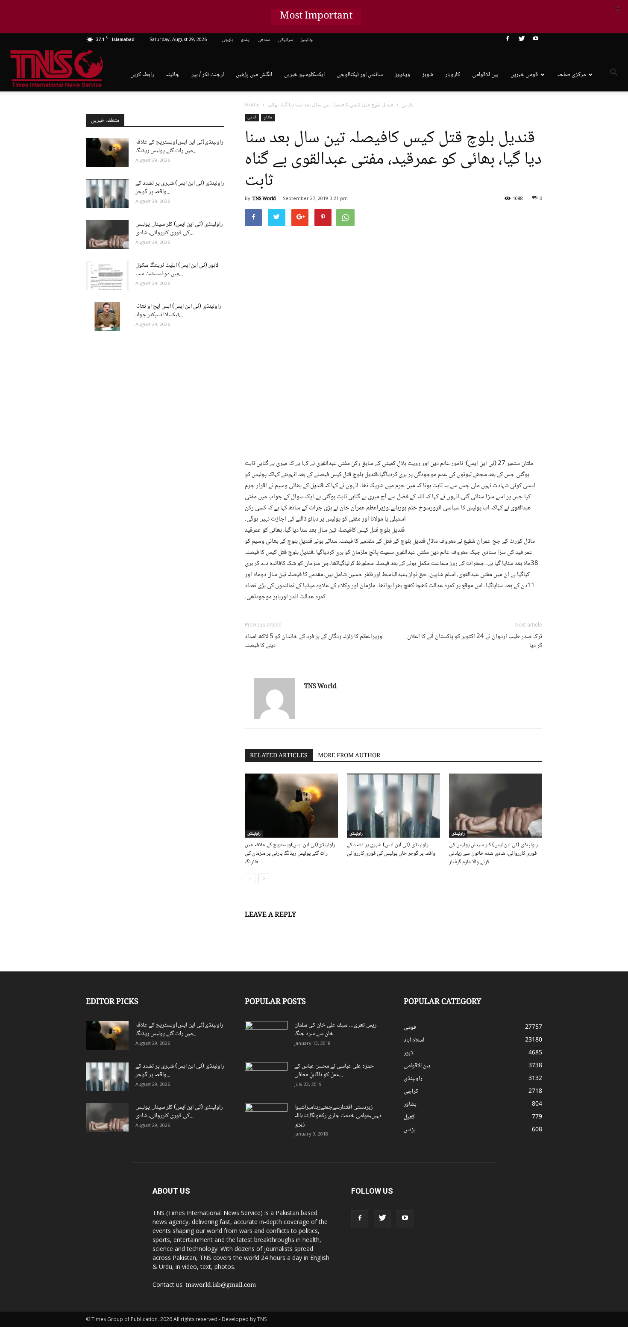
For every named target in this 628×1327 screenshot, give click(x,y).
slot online (537, 1197)
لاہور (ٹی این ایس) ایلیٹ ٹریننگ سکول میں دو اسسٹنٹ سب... (176, 269)
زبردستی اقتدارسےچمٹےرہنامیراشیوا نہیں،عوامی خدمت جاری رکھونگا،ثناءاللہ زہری (337, 1116)
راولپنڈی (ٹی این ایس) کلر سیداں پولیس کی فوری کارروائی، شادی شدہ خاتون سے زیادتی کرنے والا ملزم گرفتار (493, 853)
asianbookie (510, 1197)
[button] (613, 74)
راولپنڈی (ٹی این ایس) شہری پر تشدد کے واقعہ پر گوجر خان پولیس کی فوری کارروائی (391, 849)
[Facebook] (507, 40)
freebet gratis (522, 1224)
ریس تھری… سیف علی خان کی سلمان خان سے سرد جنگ (335, 1029)
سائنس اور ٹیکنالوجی (360, 75)
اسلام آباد (414, 1040)
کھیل (409, 1117)
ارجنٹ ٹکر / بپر (207, 75)
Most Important (316, 17)
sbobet (505, 1188)
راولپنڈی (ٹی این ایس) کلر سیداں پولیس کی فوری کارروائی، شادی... (179, 228)
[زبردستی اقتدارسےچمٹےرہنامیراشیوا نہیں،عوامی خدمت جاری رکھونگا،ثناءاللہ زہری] (266, 1118)
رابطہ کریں (142, 75)
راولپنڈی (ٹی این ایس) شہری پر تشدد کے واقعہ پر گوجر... (179, 187)
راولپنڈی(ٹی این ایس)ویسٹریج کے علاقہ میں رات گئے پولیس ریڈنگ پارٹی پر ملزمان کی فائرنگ (290, 853)
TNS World (264, 199)
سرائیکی (285, 40)
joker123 (507, 1215)
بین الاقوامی (485, 75)
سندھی (264, 40)
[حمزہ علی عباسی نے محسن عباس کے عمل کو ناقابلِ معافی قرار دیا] (266, 1077)
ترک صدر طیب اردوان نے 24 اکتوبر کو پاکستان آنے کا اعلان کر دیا (474, 641)
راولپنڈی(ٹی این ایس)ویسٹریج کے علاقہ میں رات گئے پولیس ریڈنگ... (179, 146)
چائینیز (307, 40)
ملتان (268, 117)
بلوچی (227, 40)
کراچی (411, 1091)
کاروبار (452, 75)
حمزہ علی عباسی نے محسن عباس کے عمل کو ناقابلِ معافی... (334, 1070)
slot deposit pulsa (537, 1215)
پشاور (410, 1104)
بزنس (410, 1130)
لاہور (409, 1053)
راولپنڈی (254, 833)
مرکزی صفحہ (571, 75)
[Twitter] (521, 40)
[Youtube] (535, 40)
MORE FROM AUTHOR (349, 756)
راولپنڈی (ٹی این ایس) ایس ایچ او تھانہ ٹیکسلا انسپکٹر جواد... (178, 310)
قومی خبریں (524, 75)
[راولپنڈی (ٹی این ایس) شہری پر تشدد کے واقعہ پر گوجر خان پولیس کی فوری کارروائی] (393, 806)
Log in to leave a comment (281, 929)
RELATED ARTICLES (279, 756)
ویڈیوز (402, 75)
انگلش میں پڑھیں (254, 75)
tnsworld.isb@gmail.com (220, 1285)
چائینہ (172, 75)
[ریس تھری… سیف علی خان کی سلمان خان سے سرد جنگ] (266, 1036)
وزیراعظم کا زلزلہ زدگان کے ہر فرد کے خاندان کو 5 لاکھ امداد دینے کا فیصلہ (313, 641)
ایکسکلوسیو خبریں (304, 75)
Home (252, 105)
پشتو (245, 40)
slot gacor (542, 1206)
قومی (251, 117)
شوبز (427, 75)
